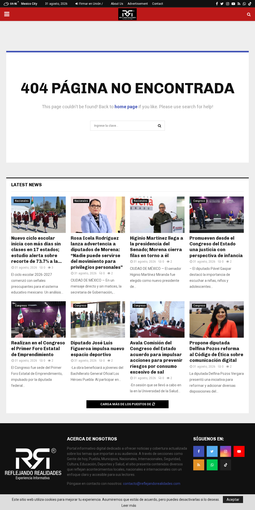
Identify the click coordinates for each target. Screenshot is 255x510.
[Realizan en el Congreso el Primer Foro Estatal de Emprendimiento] (38, 319)
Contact (157, 3)
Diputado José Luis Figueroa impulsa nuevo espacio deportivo (97, 348)
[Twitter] (212, 451)
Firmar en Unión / (90, 3)
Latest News (26, 185)
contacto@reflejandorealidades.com (151, 484)
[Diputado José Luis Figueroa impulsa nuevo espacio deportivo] (98, 319)
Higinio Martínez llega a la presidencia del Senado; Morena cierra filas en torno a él (156, 246)
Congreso (199, 201)
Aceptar (233, 500)
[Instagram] (225, 451)
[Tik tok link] (249, 3)
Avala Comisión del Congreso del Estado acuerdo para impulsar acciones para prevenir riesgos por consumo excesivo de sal (156, 357)
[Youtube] (239, 451)
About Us (117, 3)
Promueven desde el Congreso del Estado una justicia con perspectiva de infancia (216, 246)
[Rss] (198, 464)
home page (126, 106)
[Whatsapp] (212, 464)
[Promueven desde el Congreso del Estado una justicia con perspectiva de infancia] (217, 215)
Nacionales (22, 201)
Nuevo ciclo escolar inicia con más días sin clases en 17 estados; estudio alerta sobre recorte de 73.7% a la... (36, 249)
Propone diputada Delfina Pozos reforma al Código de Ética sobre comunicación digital (216, 351)
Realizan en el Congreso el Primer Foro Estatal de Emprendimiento (38, 348)
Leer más (129, 505)
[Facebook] (198, 451)
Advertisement (138, 3)
